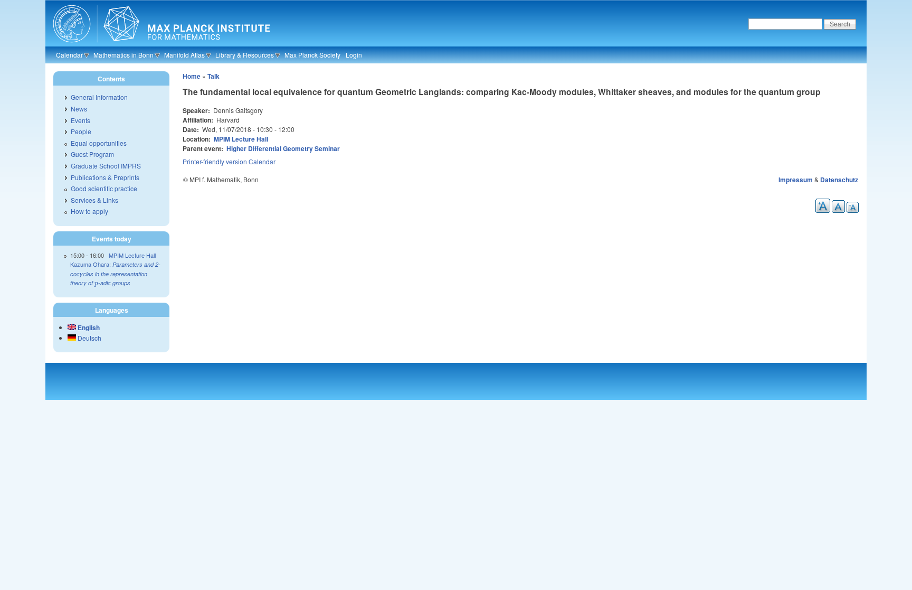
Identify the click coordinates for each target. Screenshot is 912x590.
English (88, 327)
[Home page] (160, 45)
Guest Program (92, 153)
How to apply (89, 211)
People (81, 131)
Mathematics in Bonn (123, 54)
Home (192, 76)
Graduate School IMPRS (106, 165)
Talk (213, 76)
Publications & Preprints (105, 177)
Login (354, 54)
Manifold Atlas (184, 54)
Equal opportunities (99, 142)
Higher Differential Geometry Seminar (283, 148)
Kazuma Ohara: (115, 273)
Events (80, 120)
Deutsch (88, 337)
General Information (99, 96)
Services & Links (94, 199)
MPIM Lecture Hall (241, 139)
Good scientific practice (104, 188)
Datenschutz (839, 179)
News (79, 108)
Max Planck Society (312, 54)
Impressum (795, 179)
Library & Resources (244, 54)
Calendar (69, 54)
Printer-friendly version (215, 161)
